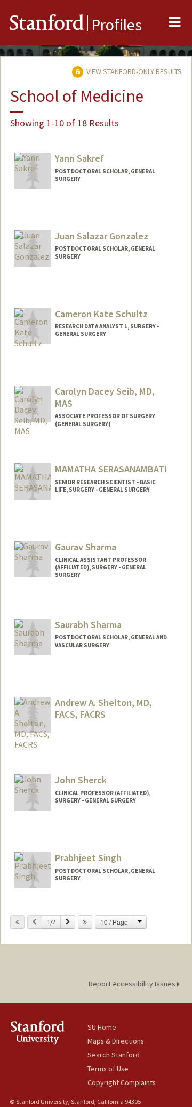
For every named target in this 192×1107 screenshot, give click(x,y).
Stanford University (48, 1032)
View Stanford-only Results (133, 71)
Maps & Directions (115, 1041)
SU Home (101, 1027)
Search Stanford (113, 1055)
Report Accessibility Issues (133, 984)
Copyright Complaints (121, 1082)
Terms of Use (108, 1068)
